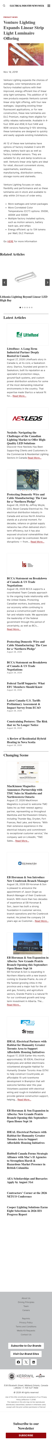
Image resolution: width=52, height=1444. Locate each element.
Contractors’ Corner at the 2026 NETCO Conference (27, 1194)
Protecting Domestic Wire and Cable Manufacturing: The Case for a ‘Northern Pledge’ (27, 498)
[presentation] (26, 277)
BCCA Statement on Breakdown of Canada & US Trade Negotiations (27, 581)
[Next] (47, 282)
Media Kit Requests (26, 1330)
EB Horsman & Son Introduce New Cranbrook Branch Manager (27, 879)
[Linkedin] (34, 1362)
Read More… (19, 395)
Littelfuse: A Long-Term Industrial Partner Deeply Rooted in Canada (23, 352)
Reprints (26, 1318)
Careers (26, 1310)
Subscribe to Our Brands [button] (26, 1345)
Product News (10, 17)
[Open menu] (49, 5)
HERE (10, 241)
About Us (26, 1298)
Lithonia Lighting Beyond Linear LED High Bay (23, 298)
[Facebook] (18, 1362)
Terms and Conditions (26, 1326)
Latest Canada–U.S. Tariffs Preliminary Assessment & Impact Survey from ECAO (24, 704)
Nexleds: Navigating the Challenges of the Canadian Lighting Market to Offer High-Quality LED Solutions (26, 438)
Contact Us (26, 1334)
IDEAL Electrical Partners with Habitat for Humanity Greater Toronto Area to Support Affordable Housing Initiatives (27, 1047)
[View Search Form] (4, 5)
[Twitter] (26, 1362)
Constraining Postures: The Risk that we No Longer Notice (27, 723)
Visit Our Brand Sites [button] (26, 1353)
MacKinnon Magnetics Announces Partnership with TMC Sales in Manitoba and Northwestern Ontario (24, 791)
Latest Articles (14, 317)
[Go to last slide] (4, 282)
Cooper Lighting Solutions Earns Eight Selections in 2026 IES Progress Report (27, 1210)
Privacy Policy (26, 1322)
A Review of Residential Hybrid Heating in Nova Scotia (26, 740)
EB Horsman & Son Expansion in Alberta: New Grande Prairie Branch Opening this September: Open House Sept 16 (28, 963)
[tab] (20, 307)
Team (26, 1306)
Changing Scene (15, 755)
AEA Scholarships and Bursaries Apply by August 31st (27, 1180)
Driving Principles (26, 1302)
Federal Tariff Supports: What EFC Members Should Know (26, 685)
